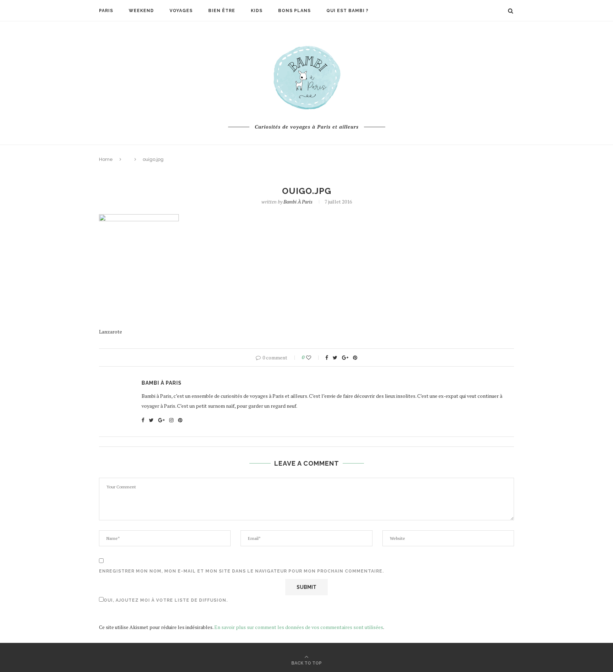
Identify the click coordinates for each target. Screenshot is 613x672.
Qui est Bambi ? (347, 10)
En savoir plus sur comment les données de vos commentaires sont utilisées (298, 627)
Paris (106, 10)
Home (106, 159)
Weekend (141, 10)
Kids (257, 10)
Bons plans (294, 10)
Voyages (181, 10)
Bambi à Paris (298, 201)
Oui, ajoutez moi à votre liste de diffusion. (166, 600)
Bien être (221, 10)
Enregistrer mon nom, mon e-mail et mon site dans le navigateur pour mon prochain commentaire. (241, 571)
